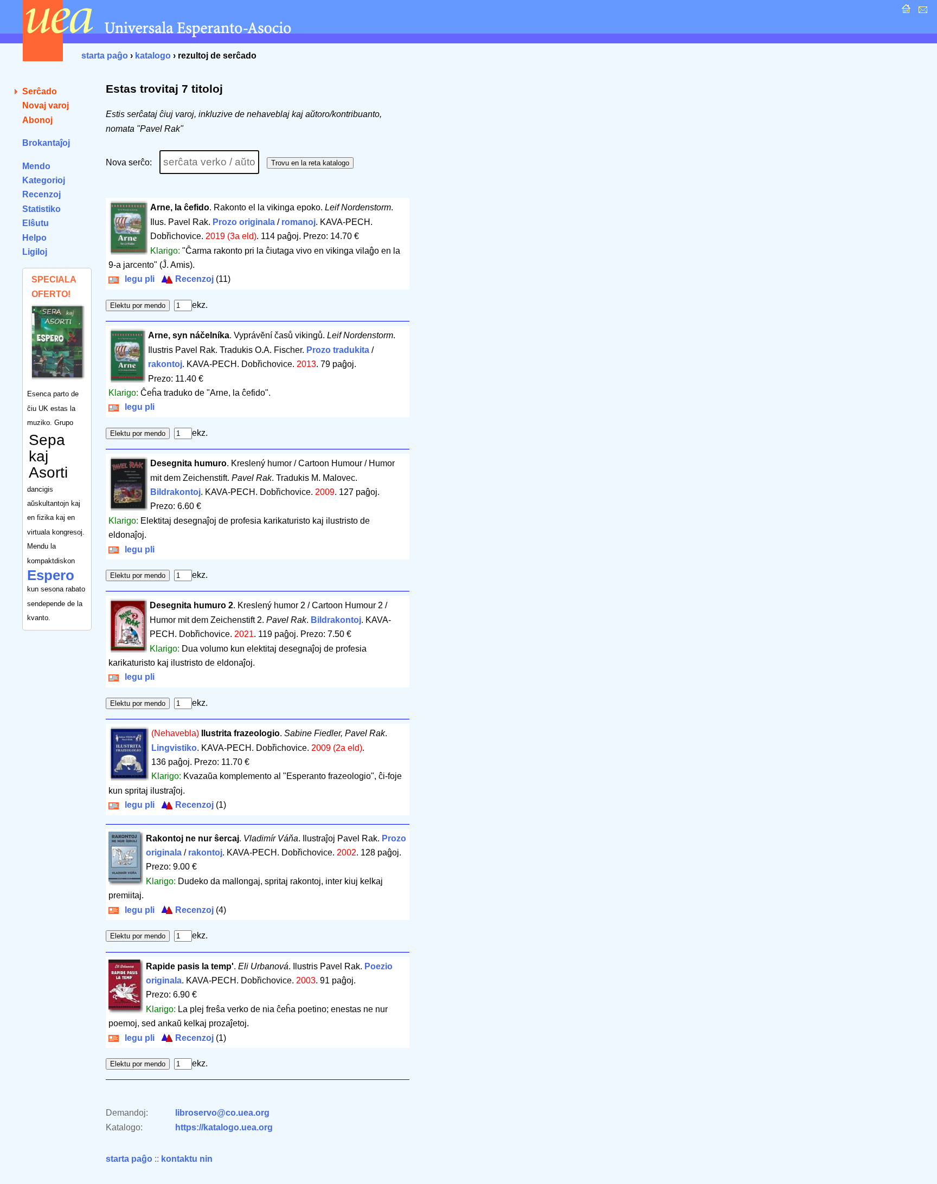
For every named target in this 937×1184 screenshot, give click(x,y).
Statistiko (41, 209)
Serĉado (39, 91)
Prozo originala (244, 222)
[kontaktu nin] (921, 11)
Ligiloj (34, 251)
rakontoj (165, 364)
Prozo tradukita (337, 350)
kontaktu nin (187, 1158)
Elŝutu (35, 223)
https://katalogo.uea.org (224, 1127)
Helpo (34, 237)
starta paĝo (104, 55)
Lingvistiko (174, 747)
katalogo (153, 55)
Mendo (36, 166)
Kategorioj (43, 180)
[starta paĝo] (904, 11)
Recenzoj (41, 194)
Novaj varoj (45, 105)
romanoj (298, 222)
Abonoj (37, 120)
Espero (50, 575)
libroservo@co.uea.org (222, 1112)
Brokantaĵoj (46, 142)
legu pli (137, 279)
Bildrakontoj (175, 492)
